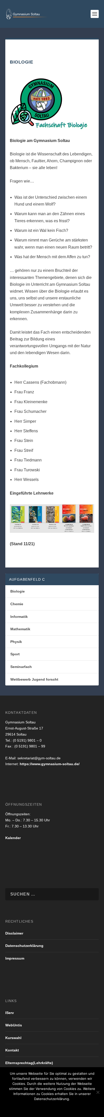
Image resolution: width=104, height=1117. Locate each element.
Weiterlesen (73, 1107)
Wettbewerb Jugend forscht (34, 679)
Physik (16, 642)
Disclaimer (14, 933)
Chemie (16, 604)
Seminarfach (21, 667)
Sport (15, 654)
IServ (9, 1013)
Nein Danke (43, 1107)
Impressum (14, 958)
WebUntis (13, 1025)
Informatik (19, 617)
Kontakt (12, 1050)
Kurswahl (13, 1038)
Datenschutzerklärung (24, 946)
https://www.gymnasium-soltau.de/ (50, 764)
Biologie (17, 591)
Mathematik (20, 629)
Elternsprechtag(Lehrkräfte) (29, 1063)
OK (22, 1107)
